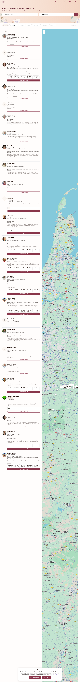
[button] (63, 387)
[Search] (76, 14)
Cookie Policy (55, 674)
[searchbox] (20, 14)
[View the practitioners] (23, 408)
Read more (12, 44)
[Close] (60, 669)
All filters (6, 25)
